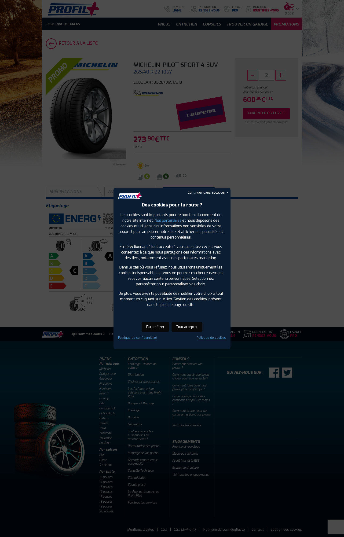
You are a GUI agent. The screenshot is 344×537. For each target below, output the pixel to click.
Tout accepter (187, 327)
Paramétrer (155, 327)
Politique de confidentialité (137, 338)
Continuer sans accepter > (208, 192)
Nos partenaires (167, 220)
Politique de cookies (211, 338)
